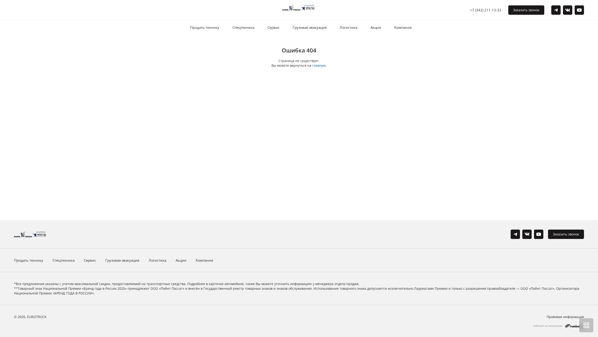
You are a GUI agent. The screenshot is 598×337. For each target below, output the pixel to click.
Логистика (348, 27)
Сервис (273, 27)
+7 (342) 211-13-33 (485, 10)
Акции (375, 27)
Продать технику (204, 27)
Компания (403, 27)
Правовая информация (565, 317)
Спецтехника (243, 27)
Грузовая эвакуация (310, 27)
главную (319, 65)
